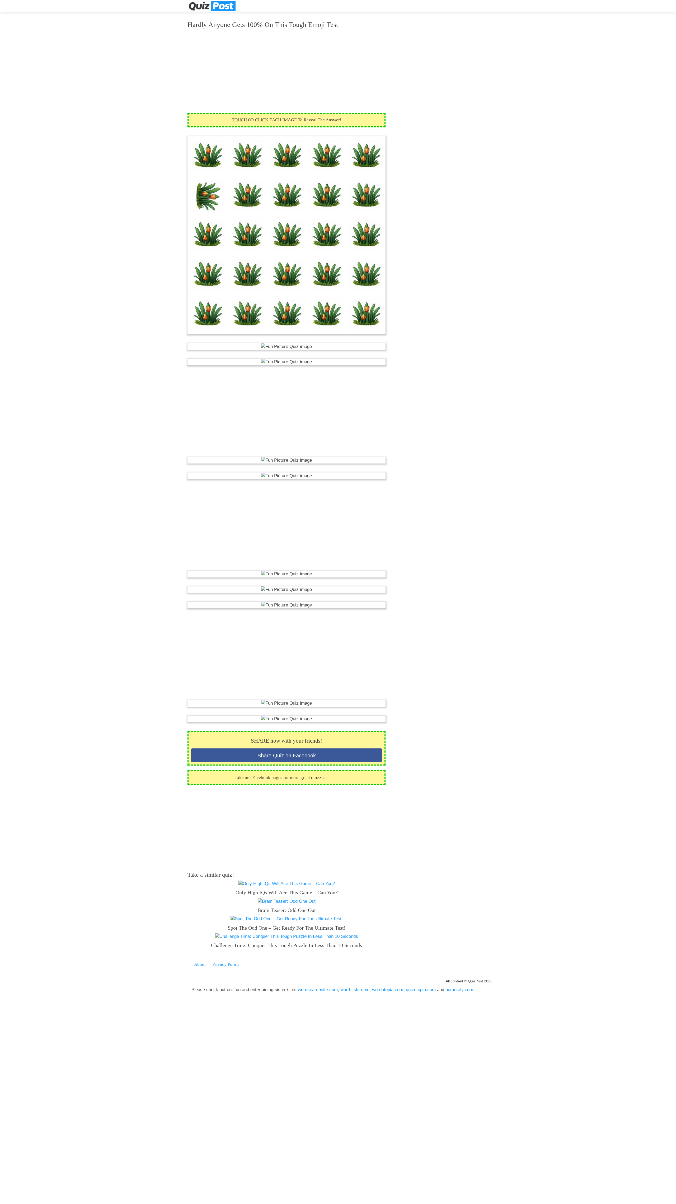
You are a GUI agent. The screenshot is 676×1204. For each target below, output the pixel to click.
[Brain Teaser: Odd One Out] (287, 901)
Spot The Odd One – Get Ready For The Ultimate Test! (287, 928)
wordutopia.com (387, 989)
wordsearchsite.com (318, 989)
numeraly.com (459, 989)
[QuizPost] (212, 6)
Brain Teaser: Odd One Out (286, 910)
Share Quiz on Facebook (286, 755)
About (200, 964)
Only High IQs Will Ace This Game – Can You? (287, 892)
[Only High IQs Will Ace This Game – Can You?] (286, 883)
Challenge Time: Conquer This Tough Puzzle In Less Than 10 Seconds (286, 945)
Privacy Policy (226, 964)
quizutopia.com (421, 989)
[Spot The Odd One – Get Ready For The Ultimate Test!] (287, 918)
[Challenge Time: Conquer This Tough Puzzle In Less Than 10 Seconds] (286, 936)
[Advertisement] (286, 70)
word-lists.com (354, 989)
